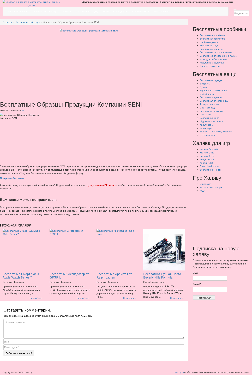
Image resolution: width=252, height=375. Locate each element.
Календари (206, 128)
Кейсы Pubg (206, 162)
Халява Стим (207, 152)
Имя (195, 272)
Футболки (205, 83)
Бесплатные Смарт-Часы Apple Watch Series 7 (21, 275)
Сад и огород (207, 107)
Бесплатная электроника (214, 100)
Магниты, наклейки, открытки (216, 131)
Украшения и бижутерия (213, 90)
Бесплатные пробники (212, 35)
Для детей (205, 114)
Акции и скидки (140, 11)
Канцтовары (206, 124)
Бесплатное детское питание (216, 52)
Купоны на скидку (88, 11)
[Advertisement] (222, 218)
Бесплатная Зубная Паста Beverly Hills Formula (162, 275)
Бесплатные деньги (211, 97)
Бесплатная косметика (212, 38)
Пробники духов (209, 42)
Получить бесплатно (12, 178)
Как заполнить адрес (211, 187)
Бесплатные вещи (18, 11)
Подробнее (35, 298)
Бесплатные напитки (211, 48)
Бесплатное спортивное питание (218, 55)
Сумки (203, 87)
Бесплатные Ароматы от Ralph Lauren (114, 275)
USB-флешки (207, 93)
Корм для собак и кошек (213, 59)
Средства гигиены (210, 66)
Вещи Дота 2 (207, 159)
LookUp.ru (179, 372)
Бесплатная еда (209, 45)
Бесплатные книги (210, 117)
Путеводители (207, 135)
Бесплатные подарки (115, 11)
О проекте (205, 183)
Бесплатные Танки (210, 169)
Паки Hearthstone (209, 166)
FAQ (202, 190)
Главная (7, 22)
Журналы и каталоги (211, 121)
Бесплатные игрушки (211, 111)
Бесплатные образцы (45, 11)
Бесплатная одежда (211, 80)
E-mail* (197, 284)
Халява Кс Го (207, 156)
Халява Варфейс (209, 149)
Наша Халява (161, 11)
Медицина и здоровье (212, 62)
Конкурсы (68, 11)
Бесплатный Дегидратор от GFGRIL (69, 275)
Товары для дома (209, 104)
